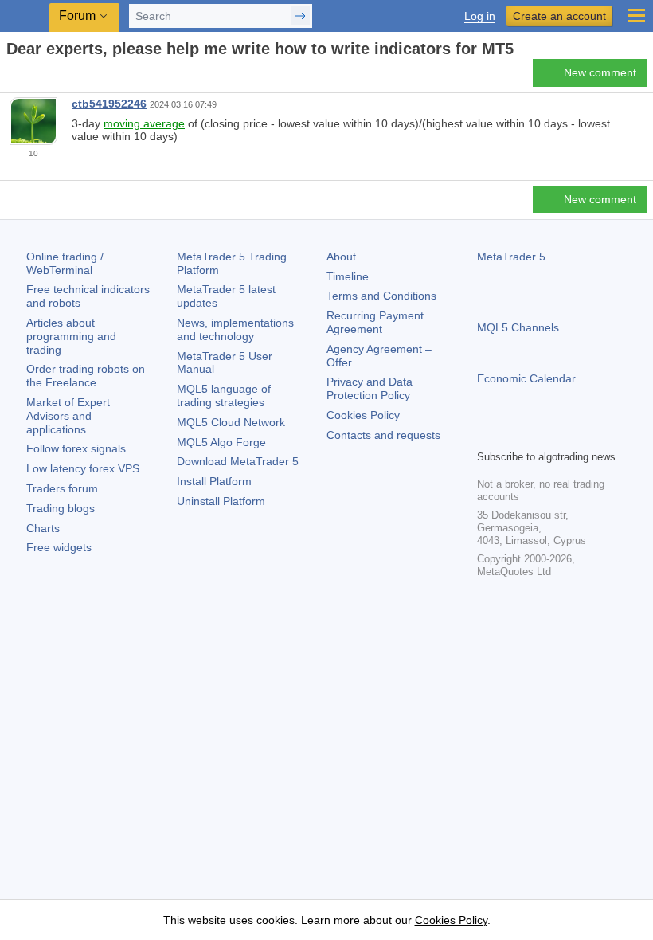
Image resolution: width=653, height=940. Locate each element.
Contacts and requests (383, 435)
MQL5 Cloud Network (231, 422)
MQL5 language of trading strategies (224, 395)
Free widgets (59, 547)
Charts (43, 528)
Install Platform (214, 481)
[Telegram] (512, 435)
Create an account (559, 16)
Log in (479, 16)
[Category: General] (30, 77)
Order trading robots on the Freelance (85, 375)
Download (238, 461)
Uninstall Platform (221, 501)
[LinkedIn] (588, 435)
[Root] (11, 77)
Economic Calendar (526, 378)
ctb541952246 (109, 103)
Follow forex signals (76, 448)
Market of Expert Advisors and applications (68, 416)
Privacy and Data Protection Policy (369, 388)
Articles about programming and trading (71, 336)
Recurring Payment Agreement (375, 322)
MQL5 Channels (518, 327)
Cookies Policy (363, 415)
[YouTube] (563, 435)
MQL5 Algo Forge (221, 442)
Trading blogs (60, 508)
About (341, 256)
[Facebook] (486, 435)
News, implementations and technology (235, 329)
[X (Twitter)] (537, 435)
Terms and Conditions (381, 295)
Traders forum (62, 488)
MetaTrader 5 (511, 256)
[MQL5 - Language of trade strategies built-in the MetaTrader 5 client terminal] (24, 16)
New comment (600, 72)
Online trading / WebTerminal (65, 263)
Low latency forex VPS (82, 468)
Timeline (347, 276)
